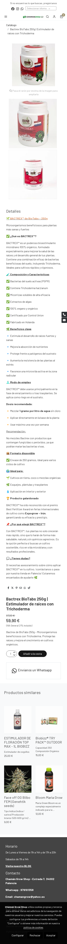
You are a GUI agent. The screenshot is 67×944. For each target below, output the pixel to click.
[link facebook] (12, 8)
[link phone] (64, 314)
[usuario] (54, 16)
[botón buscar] (47, 16)
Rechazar (35, 935)
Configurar (18, 935)
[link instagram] (17, 8)
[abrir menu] (6, 16)
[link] (33, 16)
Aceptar (50, 935)
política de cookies (33, 927)
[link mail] (64, 320)
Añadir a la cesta (32, 653)
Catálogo (11, 25)
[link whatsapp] (22, 8)
